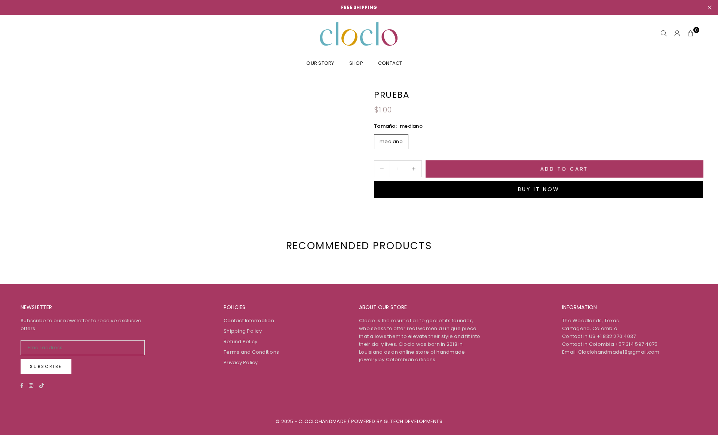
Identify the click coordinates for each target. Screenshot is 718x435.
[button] (690, 33)
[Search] (664, 33)
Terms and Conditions (251, 352)
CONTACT (390, 63)
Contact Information (249, 320)
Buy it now (538, 189)
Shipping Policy (243, 331)
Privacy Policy (241, 362)
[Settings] (677, 33)
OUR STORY (320, 63)
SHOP (356, 63)
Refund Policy (240, 341)
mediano (391, 141)
